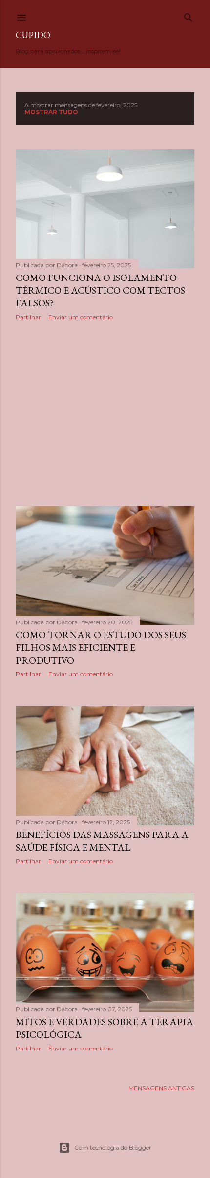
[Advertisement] (105, 413)
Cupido (33, 35)
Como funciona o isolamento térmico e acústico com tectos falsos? (100, 290)
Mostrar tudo (51, 112)
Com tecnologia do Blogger (112, 1147)
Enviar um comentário (80, 317)
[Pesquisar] (188, 15)
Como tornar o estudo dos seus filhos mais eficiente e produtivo (101, 647)
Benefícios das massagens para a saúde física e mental (102, 841)
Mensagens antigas (161, 1088)
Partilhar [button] (28, 317)
